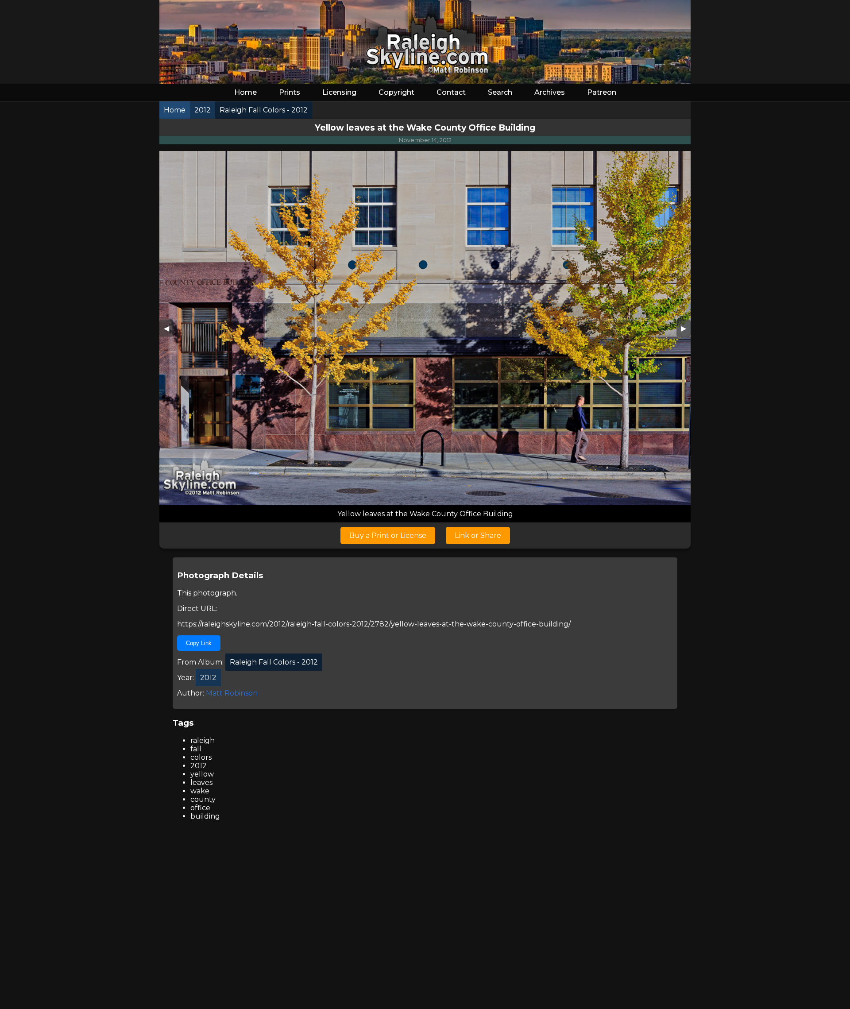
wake (199, 791)
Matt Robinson (232, 693)
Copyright (396, 92)
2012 (198, 766)
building (205, 816)
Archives (549, 92)
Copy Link (199, 643)
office (200, 808)
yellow (202, 774)
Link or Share (478, 535)
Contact (451, 92)
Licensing (339, 92)
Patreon (601, 92)
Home (245, 92)
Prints (289, 92)
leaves (201, 782)
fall (195, 749)
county (203, 799)
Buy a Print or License (387, 535)
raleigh (202, 740)
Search (500, 92)
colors (201, 757)
